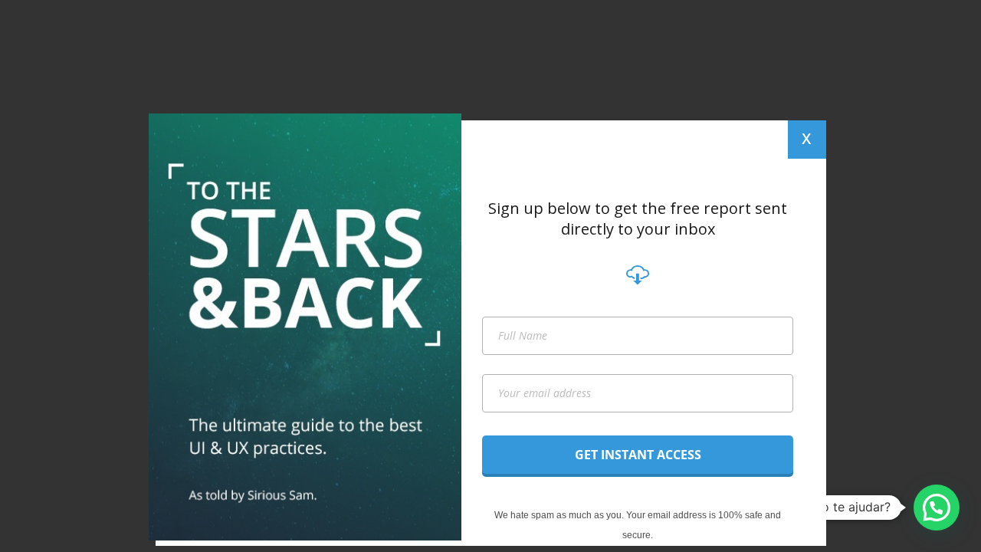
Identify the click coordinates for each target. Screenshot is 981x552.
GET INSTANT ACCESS (638, 454)
